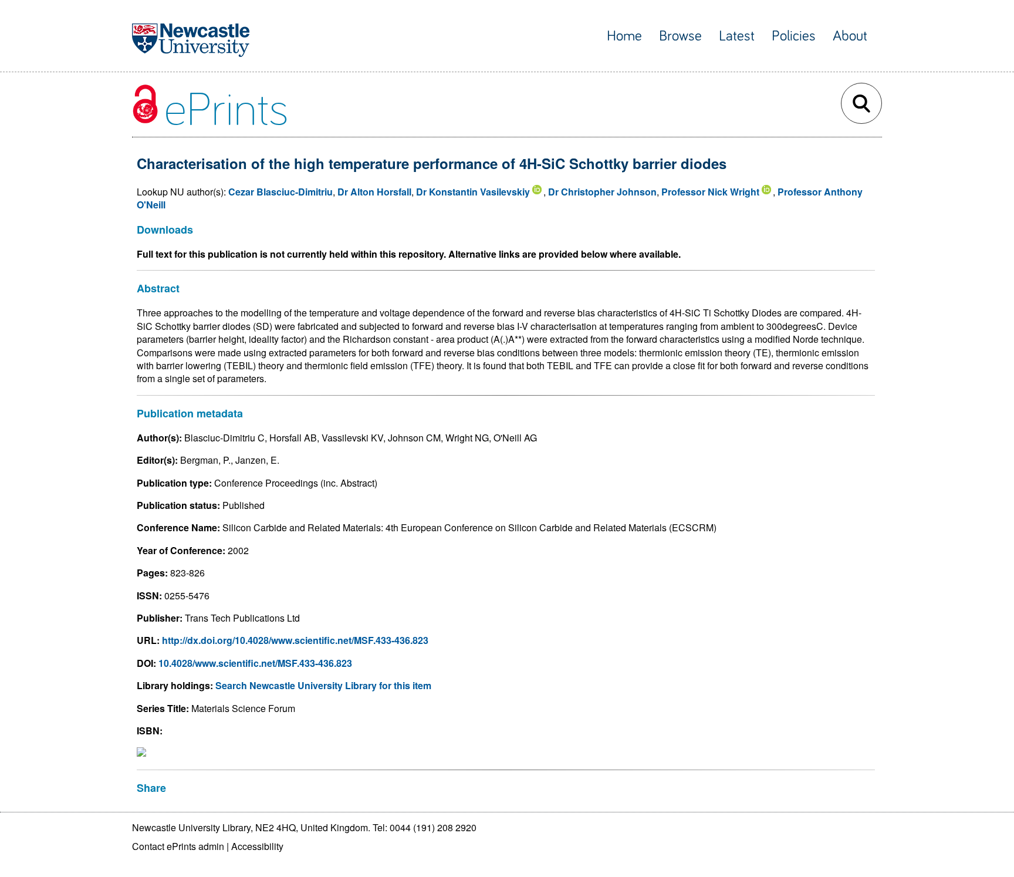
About (850, 36)
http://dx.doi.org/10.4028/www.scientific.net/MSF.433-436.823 (295, 640)
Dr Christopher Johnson (602, 191)
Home (624, 36)
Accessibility (257, 846)
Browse (680, 36)
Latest (737, 36)
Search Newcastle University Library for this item (323, 685)
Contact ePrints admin (178, 846)
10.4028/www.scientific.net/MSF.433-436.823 (255, 663)
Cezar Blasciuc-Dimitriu (280, 191)
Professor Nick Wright (710, 191)
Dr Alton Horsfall (374, 191)
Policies (794, 36)
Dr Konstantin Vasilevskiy (473, 191)
